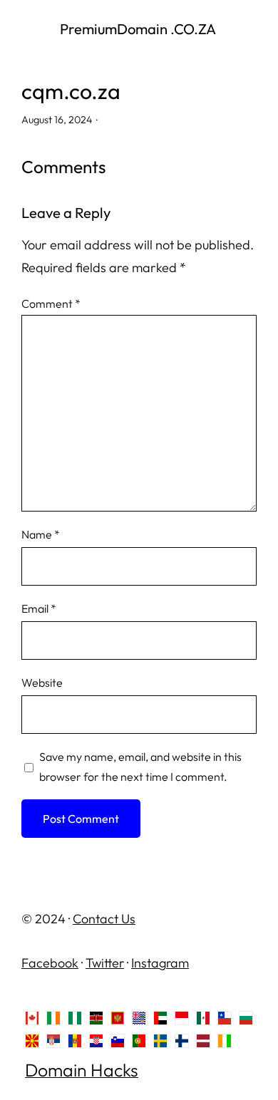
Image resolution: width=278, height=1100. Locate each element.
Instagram (160, 963)
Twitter (105, 963)
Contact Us (104, 918)
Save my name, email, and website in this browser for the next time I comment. (140, 766)
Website (42, 682)
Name (40, 534)
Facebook (49, 963)
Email (38, 608)
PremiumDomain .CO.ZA (139, 29)
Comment (51, 303)
